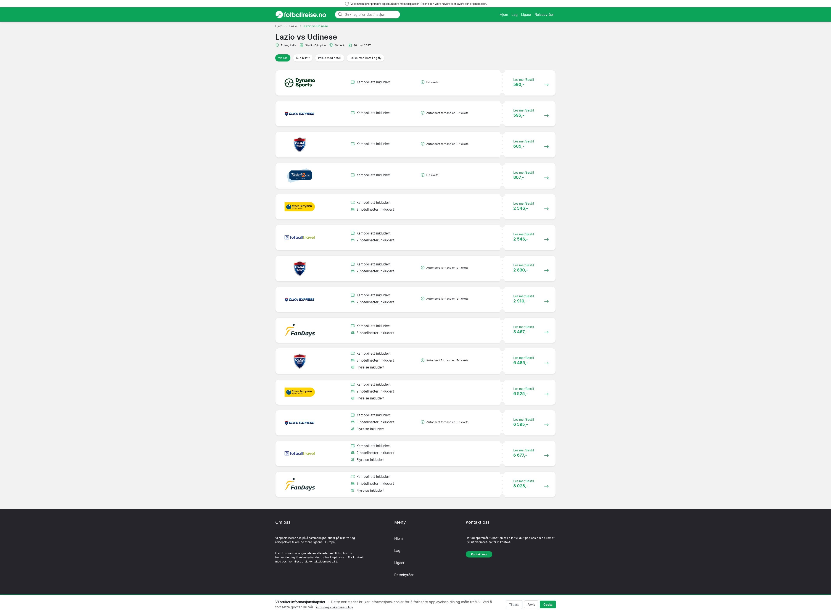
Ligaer (526, 14)
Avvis (531, 604)
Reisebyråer (544, 14)
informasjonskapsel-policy (334, 607)
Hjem (504, 14)
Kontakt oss (479, 554)
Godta (547, 604)
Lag (515, 14)
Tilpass (514, 604)
